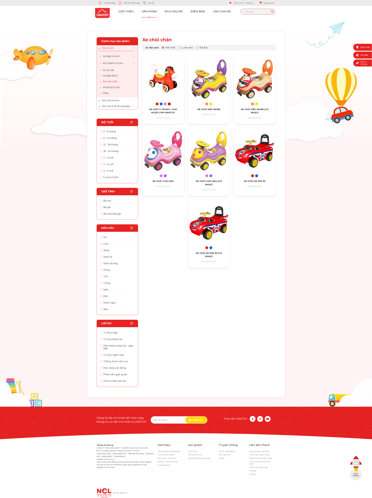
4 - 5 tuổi (108, 170)
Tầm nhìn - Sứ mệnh (167, 458)
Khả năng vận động (114, 368)
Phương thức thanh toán (260, 458)
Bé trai (107, 200)
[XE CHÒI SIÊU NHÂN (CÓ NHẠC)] (254, 79)
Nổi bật (204, 47)
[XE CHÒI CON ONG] (163, 151)
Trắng (106, 283)
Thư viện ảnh (224, 455)
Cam (106, 243)
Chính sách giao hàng (259, 455)
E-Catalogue (164, 465)
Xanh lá (107, 256)
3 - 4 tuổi (108, 164)
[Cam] (206, 104)
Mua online (174, 11)
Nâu (105, 309)
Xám (106, 289)
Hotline (252, 474)
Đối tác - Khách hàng (167, 461)
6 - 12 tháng (110, 138)
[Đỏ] (157, 104)
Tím (105, 276)
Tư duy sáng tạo (112, 339)
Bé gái (106, 207)
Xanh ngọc (109, 302)
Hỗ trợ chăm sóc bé (114, 381)
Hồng (106, 270)
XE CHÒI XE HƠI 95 (254, 181)
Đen (105, 296)
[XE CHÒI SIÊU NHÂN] (208, 79)
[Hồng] (165, 104)
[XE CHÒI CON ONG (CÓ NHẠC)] (208, 151)
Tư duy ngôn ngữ (113, 354)
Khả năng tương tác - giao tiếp (118, 347)
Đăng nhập (239, 3)
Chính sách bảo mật (258, 467)
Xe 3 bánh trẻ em (113, 63)
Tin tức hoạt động (227, 451)
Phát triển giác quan (115, 374)
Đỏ (105, 237)
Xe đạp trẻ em (111, 56)
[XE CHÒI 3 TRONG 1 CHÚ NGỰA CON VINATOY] (163, 79)
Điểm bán (198, 11)
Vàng (106, 250)
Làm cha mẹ (222, 11)
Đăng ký (249, 3)
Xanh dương (110, 263)
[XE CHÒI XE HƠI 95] (254, 151)
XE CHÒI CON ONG (163, 181)
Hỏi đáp (252, 471)
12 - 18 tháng (110, 144)
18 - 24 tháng (110, 151)
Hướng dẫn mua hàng (259, 451)
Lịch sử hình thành (166, 455)
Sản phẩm (149, 11)
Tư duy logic (110, 332)
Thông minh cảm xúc (115, 361)
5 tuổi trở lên (110, 177)
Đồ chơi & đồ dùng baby (116, 106)
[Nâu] (169, 104)
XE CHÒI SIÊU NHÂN (208, 109)
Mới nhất (170, 47)
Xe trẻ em (108, 48)
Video (221, 458)
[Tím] (165, 175)
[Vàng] (210, 104)
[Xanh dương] (161, 104)
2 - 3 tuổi (108, 157)
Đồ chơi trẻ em (110, 100)
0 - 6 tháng (109, 131)
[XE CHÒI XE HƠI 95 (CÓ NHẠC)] (208, 223)
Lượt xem (187, 47)
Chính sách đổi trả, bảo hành (259, 462)
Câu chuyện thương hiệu (169, 451)
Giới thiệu (126, 11)
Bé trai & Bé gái (112, 213)
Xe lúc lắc (108, 70)
